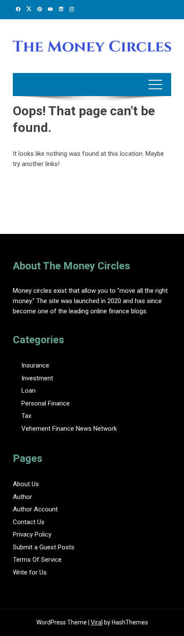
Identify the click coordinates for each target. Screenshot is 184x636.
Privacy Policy (32, 534)
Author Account (35, 509)
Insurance (35, 365)
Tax (26, 416)
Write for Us (30, 572)
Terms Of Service (37, 559)
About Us (26, 484)
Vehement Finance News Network (69, 428)
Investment (37, 378)
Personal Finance (45, 403)
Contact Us (29, 522)
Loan (28, 390)
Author (22, 497)
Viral (97, 622)
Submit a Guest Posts (43, 547)
